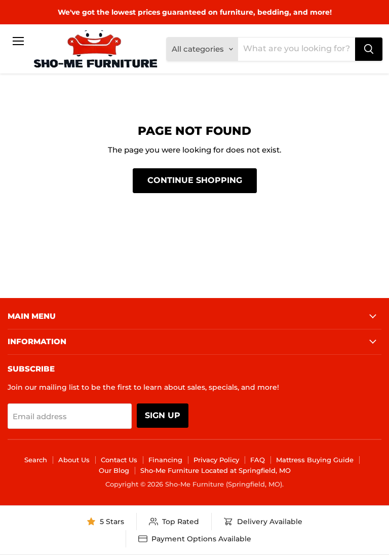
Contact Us (119, 460)
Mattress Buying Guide (315, 460)
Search (35, 460)
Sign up (162, 415)
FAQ (257, 460)
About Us (74, 460)
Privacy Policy (216, 460)
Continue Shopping (194, 180)
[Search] (368, 49)
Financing (165, 460)
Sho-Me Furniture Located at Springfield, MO (215, 470)
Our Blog (114, 470)
